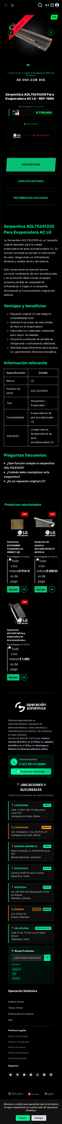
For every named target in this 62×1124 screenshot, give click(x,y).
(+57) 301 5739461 (32, 764)
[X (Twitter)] (44, 1074)
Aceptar (23, 1118)
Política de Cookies (16, 1047)
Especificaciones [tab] (31, 181)
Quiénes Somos (16, 1001)
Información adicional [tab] (31, 197)
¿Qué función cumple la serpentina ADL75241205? (29, 465)
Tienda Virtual (15, 1007)
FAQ (10, 1020)
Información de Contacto (21, 1013)
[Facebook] (17, 1074)
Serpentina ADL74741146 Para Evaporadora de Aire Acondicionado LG (17, 635)
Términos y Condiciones (18, 1042)
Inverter (16, 978)
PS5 (14, 974)
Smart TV (17, 969)
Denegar (39, 1118)
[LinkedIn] (50, 1074)
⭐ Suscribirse (31, 124)
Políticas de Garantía (17, 1058)
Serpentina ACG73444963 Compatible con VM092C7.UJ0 (15, 547)
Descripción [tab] (31, 164)
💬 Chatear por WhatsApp (31, 771)
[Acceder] (57, 5)
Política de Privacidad (18, 1036)
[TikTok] (37, 1074)
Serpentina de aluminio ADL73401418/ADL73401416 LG (44, 547)
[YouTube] (30, 1074)
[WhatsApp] (10, 1074)
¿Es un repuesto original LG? (26, 481)
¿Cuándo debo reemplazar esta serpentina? (26, 474)
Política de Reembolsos (18, 1052)
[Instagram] (24, 1074)
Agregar (13, 589)
